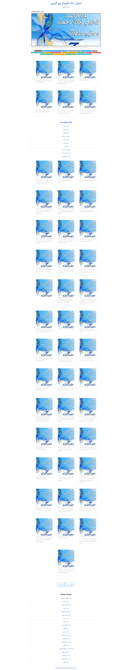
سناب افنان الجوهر (66, 658)
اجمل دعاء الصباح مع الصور (66, 3)
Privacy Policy (67, 668)
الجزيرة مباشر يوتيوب (38, 50)
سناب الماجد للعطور (66, 611)
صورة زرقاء (66, 139)
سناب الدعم (66, 618)
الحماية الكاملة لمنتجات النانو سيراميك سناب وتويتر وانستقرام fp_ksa (55, 50)
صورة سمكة (66, 126)
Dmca (57, 668)
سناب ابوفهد (66, 628)
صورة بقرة (66, 129)
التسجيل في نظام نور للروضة (86, 50)
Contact (61, 668)
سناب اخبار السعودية (66, 642)
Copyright (73, 668)
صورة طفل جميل (66, 153)
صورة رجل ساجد (66, 136)
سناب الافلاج (66, 645)
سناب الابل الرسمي (66, 625)
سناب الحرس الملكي (66, 605)
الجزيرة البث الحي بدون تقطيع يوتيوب (46, 54)
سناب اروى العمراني (66, 635)
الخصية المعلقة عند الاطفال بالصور (74, 50)
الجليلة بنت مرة (94, 50)
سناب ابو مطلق (66, 652)
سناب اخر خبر (66, 631)
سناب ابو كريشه (66, 638)
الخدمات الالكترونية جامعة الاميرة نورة (37, 52)
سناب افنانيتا (66, 601)
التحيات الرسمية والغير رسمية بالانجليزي (69, 52)
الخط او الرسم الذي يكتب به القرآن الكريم (84, 54)
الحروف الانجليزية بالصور (81, 52)
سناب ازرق (66, 608)
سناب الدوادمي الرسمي (66, 598)
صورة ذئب (66, 146)
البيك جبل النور (47, 52)
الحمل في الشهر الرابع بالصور (71, 54)
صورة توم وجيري (66, 149)
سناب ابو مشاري (66, 655)
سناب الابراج (66, 662)
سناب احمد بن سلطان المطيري (66, 648)
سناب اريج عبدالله (66, 615)
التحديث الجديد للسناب (97, 52)
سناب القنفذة (66, 621)
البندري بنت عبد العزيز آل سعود (59, 54)
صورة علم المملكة (66, 156)
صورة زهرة (66, 143)
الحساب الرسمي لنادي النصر (56, 52)
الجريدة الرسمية (89, 52)
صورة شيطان (66, 132)
